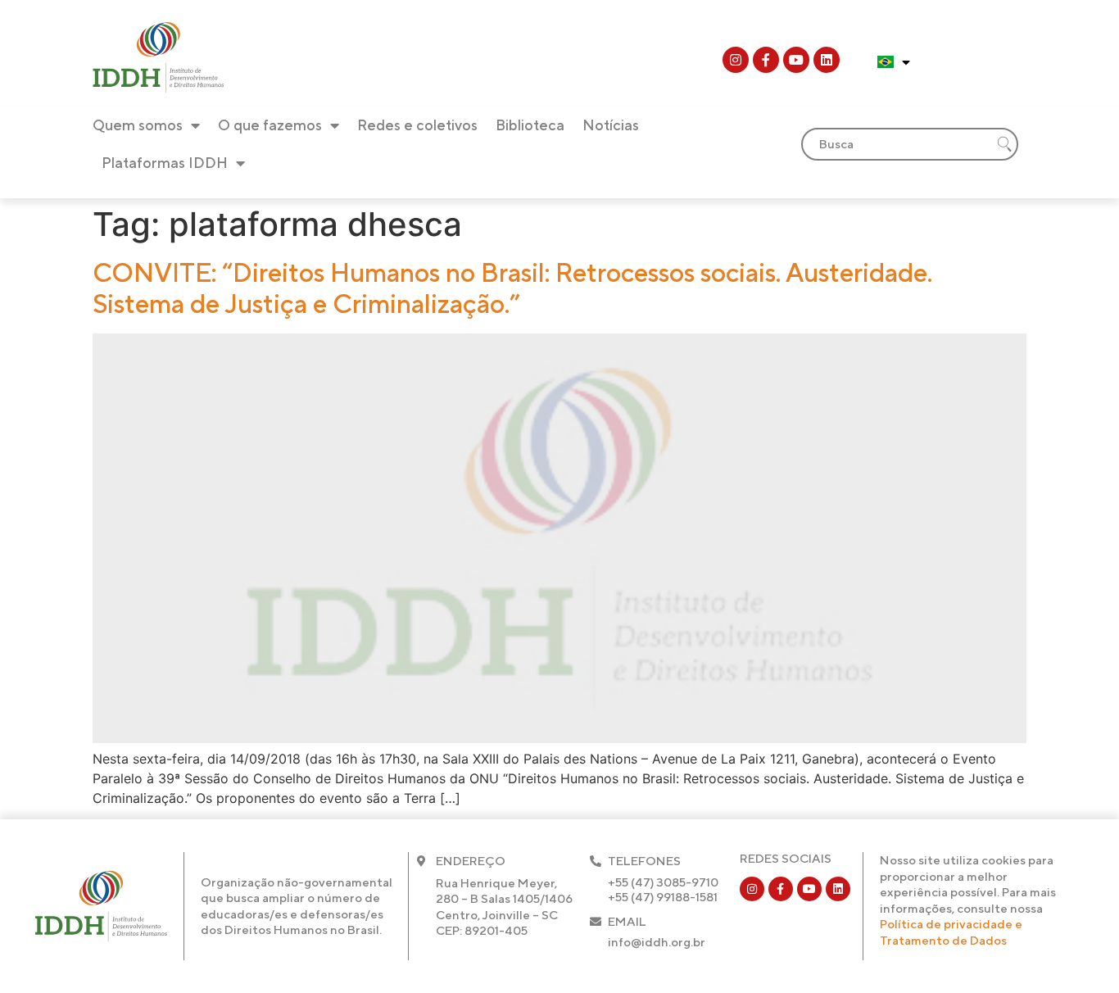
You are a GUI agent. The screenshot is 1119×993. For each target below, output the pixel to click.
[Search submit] (1004, 144)
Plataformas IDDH (165, 162)
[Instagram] (736, 60)
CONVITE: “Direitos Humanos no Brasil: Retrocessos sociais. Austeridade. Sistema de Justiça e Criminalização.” (512, 288)
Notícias (610, 125)
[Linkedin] (826, 60)
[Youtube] (796, 60)
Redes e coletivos (417, 125)
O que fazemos (270, 125)
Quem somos (138, 125)
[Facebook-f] (766, 60)
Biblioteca (530, 125)
